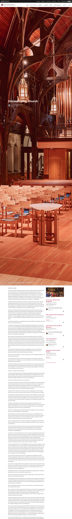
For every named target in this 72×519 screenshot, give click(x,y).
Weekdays (43, 1)
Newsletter (54, 1)
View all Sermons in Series (51, 362)
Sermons (46, 5)
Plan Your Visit (33, 5)
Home (27, 5)
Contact (58, 1)
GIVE (69, 5)
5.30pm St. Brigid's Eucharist (18, 282)
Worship (40, 5)
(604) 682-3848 (64, 1)
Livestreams (48, 1)
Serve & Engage (57, 5)
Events (51, 5)
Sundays (38, 1)
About (64, 5)
